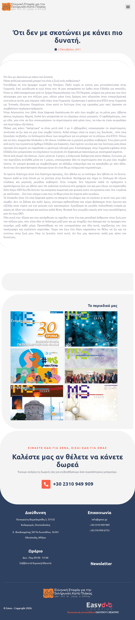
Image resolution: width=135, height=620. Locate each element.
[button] (128, 7)
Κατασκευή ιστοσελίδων (81, 612)
